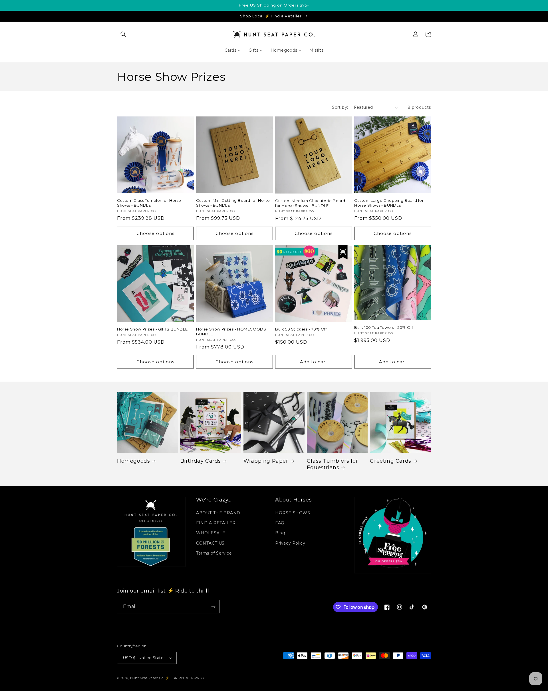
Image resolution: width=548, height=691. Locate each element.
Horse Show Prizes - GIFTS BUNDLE (152, 329)
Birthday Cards (200, 461)
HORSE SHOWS (292, 512)
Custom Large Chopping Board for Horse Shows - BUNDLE (389, 202)
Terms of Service (214, 553)
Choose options (155, 233)
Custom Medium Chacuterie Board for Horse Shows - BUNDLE (310, 203)
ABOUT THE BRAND (218, 512)
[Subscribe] (213, 606)
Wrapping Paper (265, 461)
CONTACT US (210, 543)
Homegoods (133, 461)
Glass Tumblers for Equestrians (332, 464)
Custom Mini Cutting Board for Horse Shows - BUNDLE (233, 202)
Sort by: (340, 107)
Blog (280, 532)
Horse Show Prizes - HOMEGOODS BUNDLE (231, 331)
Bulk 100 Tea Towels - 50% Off (383, 327)
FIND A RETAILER (216, 522)
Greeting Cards (390, 461)
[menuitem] (233, 50)
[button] (123, 34)
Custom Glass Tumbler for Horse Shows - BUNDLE (149, 202)
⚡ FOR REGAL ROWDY (185, 678)
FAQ (280, 522)
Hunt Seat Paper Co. (147, 678)
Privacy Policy (290, 543)
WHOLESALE (210, 532)
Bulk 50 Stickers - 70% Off (301, 329)
